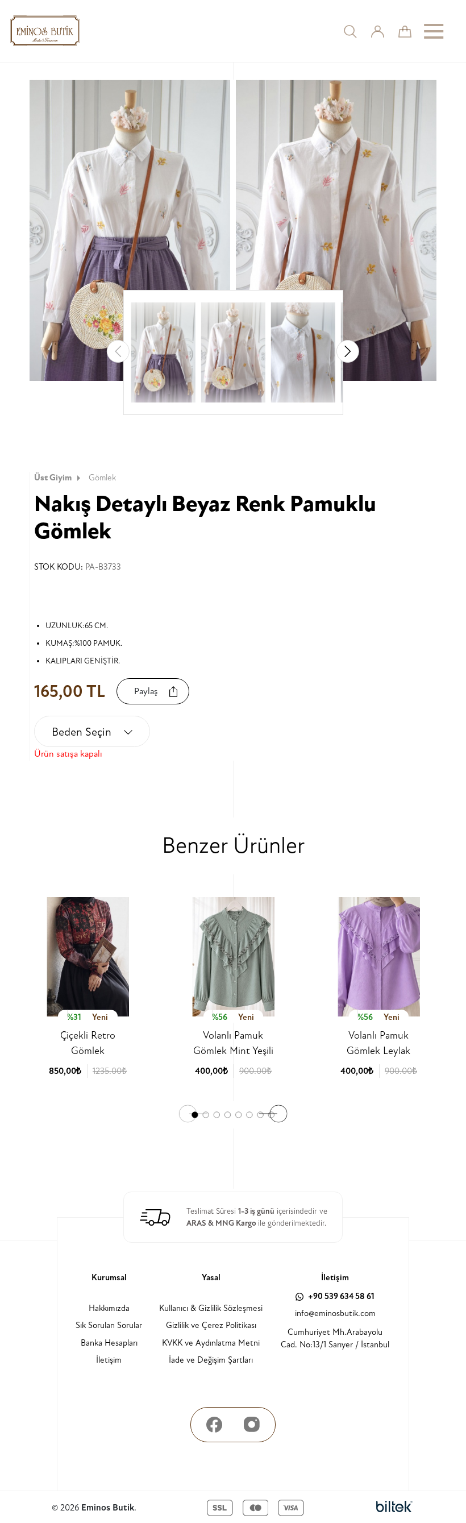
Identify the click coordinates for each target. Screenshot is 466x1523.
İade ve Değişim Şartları (211, 1360)
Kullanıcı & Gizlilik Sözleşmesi (211, 1308)
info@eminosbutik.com (335, 1313)
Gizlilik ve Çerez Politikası (211, 1325)
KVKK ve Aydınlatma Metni (211, 1343)
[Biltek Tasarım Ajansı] (394, 1507)
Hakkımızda (109, 1308)
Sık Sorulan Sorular (109, 1325)
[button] (347, 351)
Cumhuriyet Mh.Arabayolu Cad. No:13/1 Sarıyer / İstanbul (335, 1339)
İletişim (109, 1360)
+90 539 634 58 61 (340, 1296)
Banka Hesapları (109, 1343)
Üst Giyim (53, 477)
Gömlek (102, 477)
